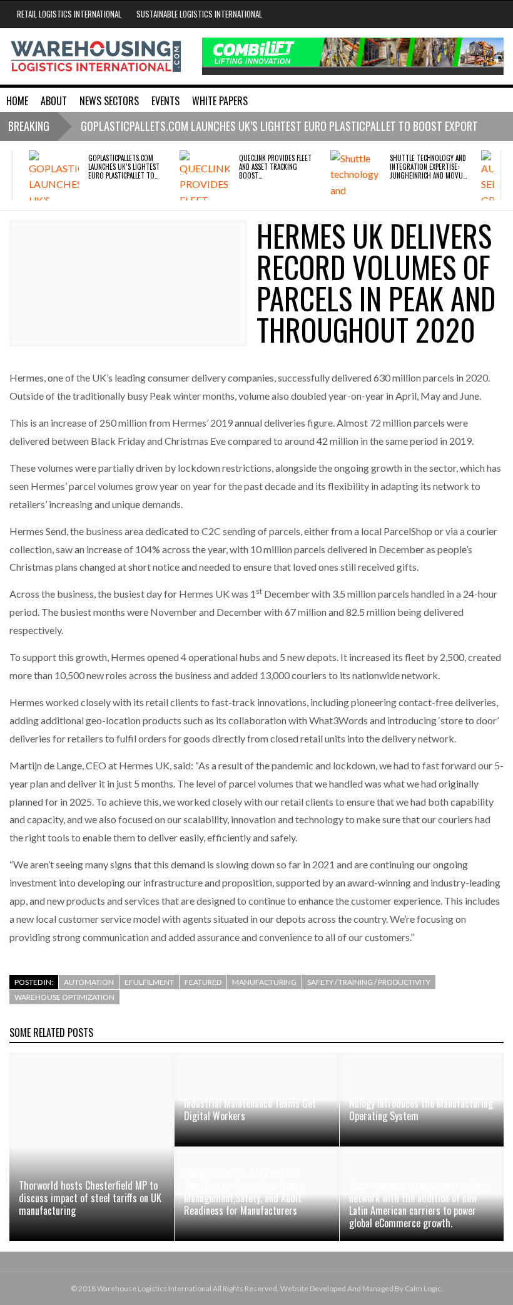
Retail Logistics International (69, 14)
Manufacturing (264, 982)
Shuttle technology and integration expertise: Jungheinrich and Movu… (428, 167)
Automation (89, 982)
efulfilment (149, 982)
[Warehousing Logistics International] (96, 55)
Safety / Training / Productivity (368, 982)
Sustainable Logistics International (199, 14)
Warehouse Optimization (64, 997)
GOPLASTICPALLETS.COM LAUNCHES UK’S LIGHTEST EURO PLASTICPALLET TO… (124, 167)
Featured (203, 982)
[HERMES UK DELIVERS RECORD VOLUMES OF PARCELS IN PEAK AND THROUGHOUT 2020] (128, 283)
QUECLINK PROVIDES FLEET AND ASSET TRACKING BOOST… (275, 167)
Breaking (28, 126)
